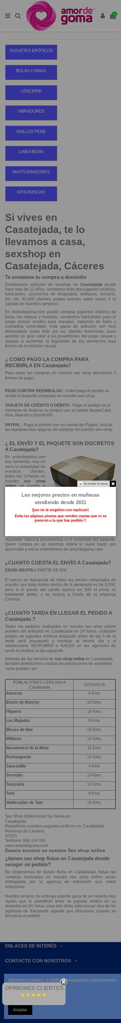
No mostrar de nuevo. (96, 483)
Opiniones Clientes (34, 988)
